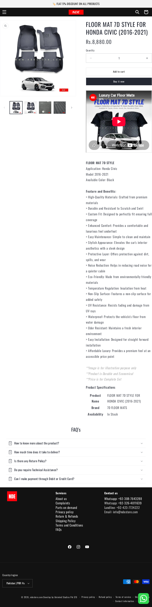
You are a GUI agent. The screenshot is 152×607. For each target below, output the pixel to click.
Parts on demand (66, 507)
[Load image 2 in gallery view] (30, 107)
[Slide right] (71, 107)
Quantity (90, 50)
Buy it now (118, 81)
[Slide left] (4, 107)
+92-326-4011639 (130, 503)
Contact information (124, 601)
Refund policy (105, 596)
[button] (4, 12)
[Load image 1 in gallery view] (16, 107)
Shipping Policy (65, 520)
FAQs (59, 529)
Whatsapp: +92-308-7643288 (123, 498)
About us (61, 498)
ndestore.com (36, 597)
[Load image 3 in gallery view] (45, 107)
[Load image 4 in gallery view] (59, 107)
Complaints (63, 503)
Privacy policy (64, 511)
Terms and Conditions (69, 525)
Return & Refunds (67, 516)
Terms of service (123, 596)
